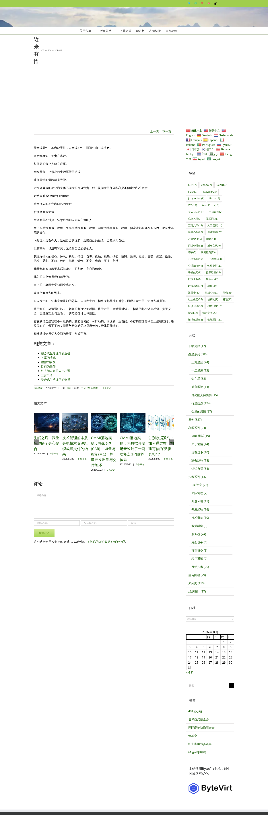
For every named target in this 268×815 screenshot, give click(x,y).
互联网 (212, 218)
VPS (192, 205)
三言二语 (47, 375)
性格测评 (214, 265)
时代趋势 (195, 286)
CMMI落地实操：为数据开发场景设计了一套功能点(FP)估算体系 (132, 448)
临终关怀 (194, 218)
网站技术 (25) (200, 567)
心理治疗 (195, 265)
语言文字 (209, 312)
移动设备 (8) (199, 550)
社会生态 (195, 299)
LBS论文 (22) (199, 485)
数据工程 (194, 279)
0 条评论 (107, 388)
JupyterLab (196, 198)
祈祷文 (212, 299)
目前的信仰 (48, 366)
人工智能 (214, 225)
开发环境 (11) (200, 501)
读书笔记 (195, 319)
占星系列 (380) (197, 354)
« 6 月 (190, 673)
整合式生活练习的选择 (55, 380)
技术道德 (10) (200, 518)
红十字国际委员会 (200, 744)
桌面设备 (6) (199, 542)
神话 (227, 299)
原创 (69, 388)
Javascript (209, 191)
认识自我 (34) (200, 469)
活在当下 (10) (200, 452)
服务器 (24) (198, 534)
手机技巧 (194, 272)
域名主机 (214, 245)
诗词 (193, 312)
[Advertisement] (134, 93)
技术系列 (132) (197, 477)
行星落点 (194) (201, 403)
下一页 (166, 131)
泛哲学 (194, 292)
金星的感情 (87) (201, 411)
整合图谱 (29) (197, 575)
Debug (221, 185)
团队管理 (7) (199, 493)
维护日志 (214, 306)
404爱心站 (195, 711)
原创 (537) (195, 420)
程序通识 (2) (199, 559)
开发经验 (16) (200, 509)
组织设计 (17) (197, 591)
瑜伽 (227, 292)
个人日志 (85, 388)
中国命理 (215, 212)
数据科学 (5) (199, 526)
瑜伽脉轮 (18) (200, 460)
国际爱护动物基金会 (201, 728)
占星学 (195, 239)
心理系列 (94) (197, 428)
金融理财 (214, 319)
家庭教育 (208, 252)
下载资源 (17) (197, 346)
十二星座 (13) (200, 370)
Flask (192, 191)
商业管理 (195, 245)
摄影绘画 (213, 272)
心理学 (215, 259)
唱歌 (211, 239)
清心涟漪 (38, 388)
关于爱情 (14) (200, 444)
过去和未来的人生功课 (55, 371)
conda (206, 185)
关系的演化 (48, 358)
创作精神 (214, 232)
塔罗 (192, 252)
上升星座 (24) (200, 362)
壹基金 (192, 736)
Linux (214, 198)
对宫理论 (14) (200, 387)
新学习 (212, 279)
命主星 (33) (198, 379)
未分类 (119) (196, 583)
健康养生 (195, 232)
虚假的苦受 (48, 362)
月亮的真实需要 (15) (204, 395)
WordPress (210, 205)
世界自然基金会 (198, 719)
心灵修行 (95, 388)
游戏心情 (211, 292)
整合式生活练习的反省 (55, 353)
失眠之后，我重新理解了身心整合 (46, 443)
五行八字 (195, 225)
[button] (183, 30)
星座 (212, 286)
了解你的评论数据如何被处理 (106, 542)
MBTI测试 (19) (200, 436)
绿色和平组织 (197, 752)
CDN (192, 185)
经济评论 (195, 306)
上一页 (154, 131)
